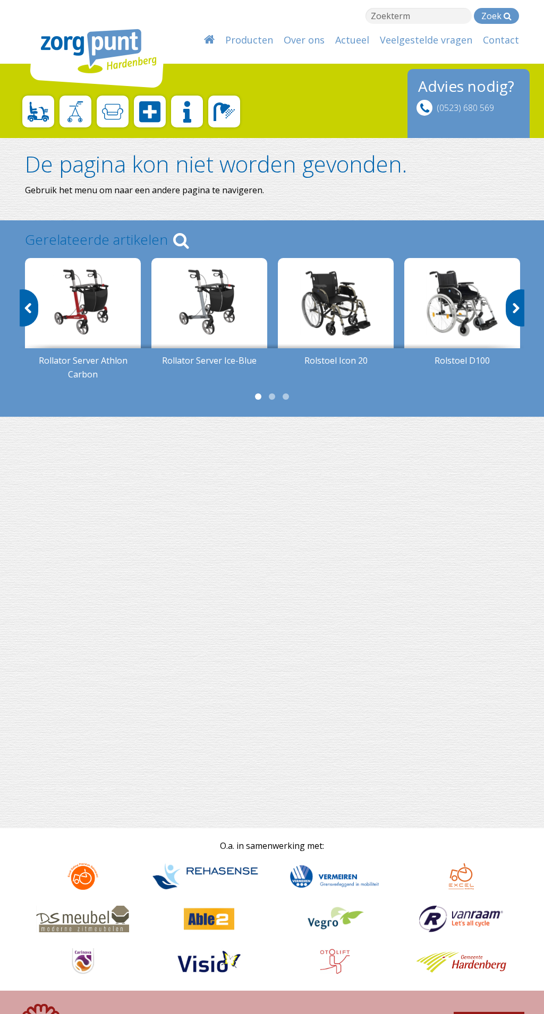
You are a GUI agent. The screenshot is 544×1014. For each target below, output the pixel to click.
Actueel (352, 39)
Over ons (304, 39)
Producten (249, 39)
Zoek (492, 16)
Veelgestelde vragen (426, 39)
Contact (501, 39)
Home (209, 40)
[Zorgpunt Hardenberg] (91, 46)
